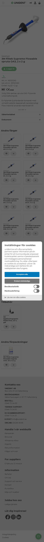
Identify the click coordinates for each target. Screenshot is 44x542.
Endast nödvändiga (22, 281)
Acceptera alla (22, 274)
